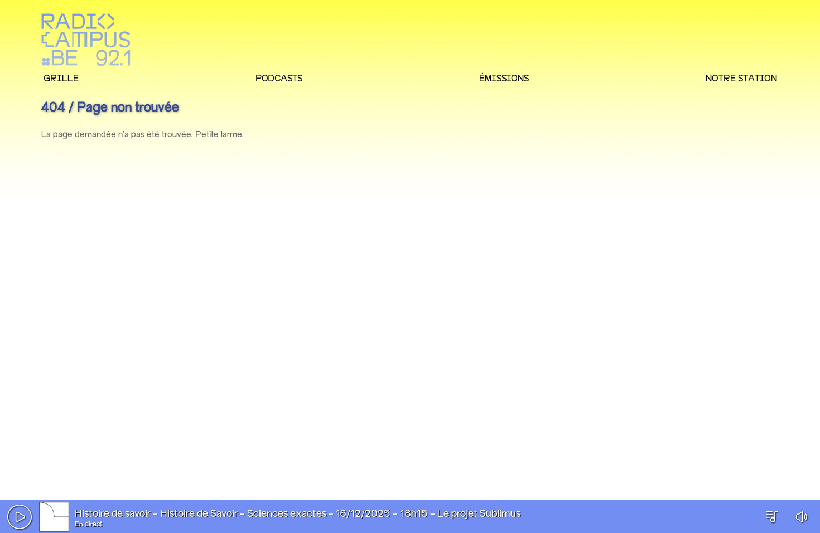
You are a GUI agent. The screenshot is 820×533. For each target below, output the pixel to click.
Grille (61, 78)
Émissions (504, 78)
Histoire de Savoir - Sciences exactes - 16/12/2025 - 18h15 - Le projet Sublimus (340, 514)
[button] (19, 517)
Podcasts (278, 78)
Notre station (741, 78)
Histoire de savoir (113, 514)
